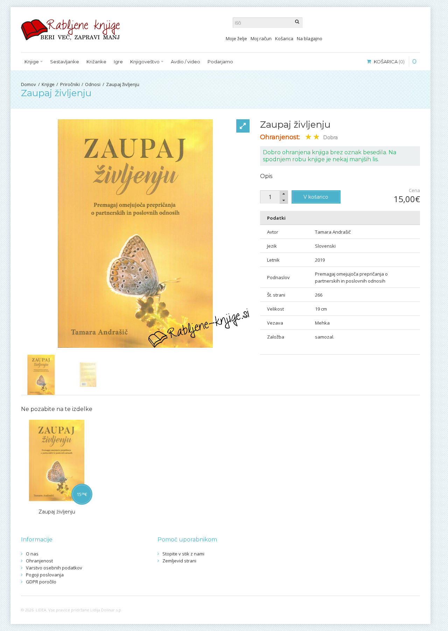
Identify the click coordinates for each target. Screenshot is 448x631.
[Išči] (297, 22)
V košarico (315, 197)
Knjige (48, 84)
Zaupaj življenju (122, 84)
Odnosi (92, 84)
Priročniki (70, 84)
